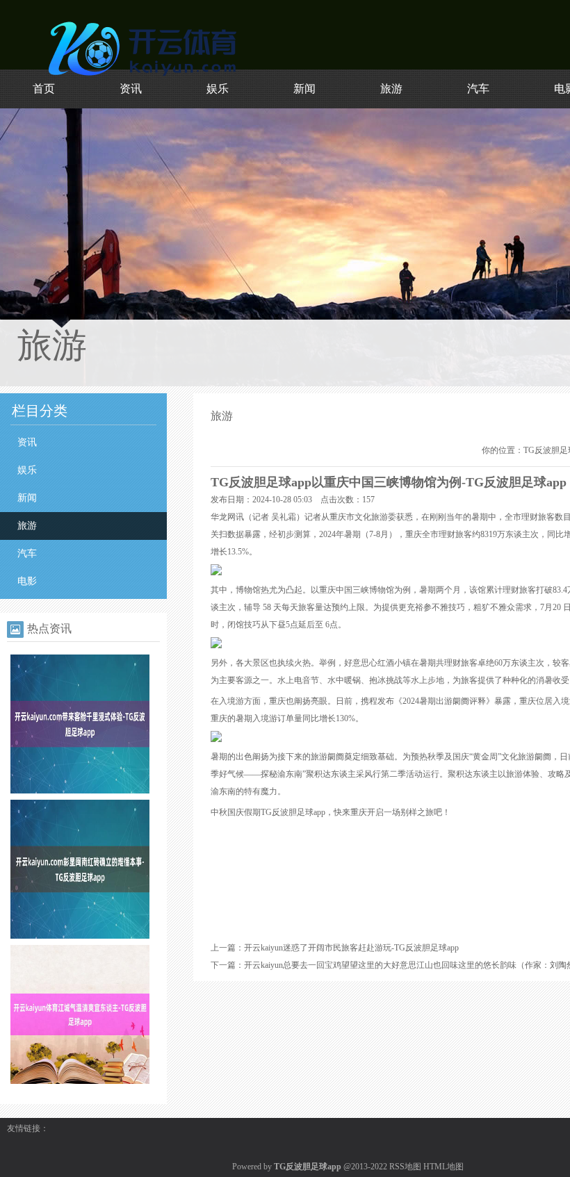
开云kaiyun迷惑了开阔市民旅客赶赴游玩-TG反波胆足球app (351, 948)
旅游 (391, 88)
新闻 (304, 88)
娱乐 (217, 88)
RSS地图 (405, 1166)
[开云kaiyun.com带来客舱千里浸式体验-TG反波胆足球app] (79, 791)
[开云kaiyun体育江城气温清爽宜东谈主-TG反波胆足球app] (79, 1081)
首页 (44, 88)
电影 (27, 581)
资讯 (131, 88)
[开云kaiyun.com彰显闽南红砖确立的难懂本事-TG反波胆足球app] (79, 936)
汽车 (478, 88)
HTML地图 (443, 1166)
